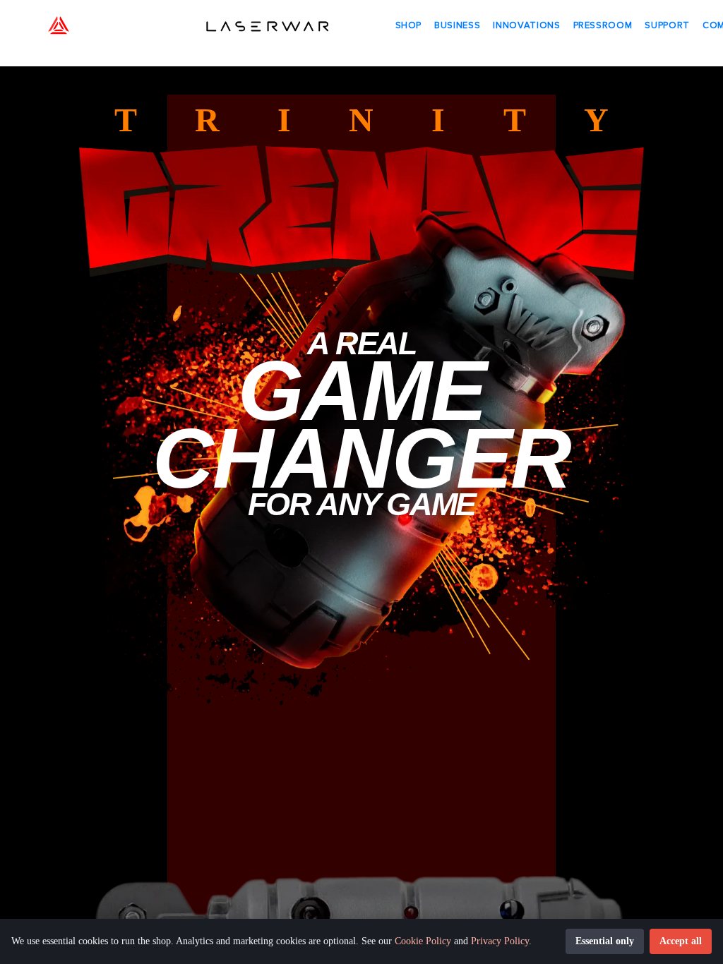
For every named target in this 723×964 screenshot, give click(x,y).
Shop (408, 25)
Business (457, 25)
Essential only (604, 941)
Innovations (526, 25)
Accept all (680, 941)
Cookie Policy (423, 941)
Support (667, 25)
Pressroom (603, 25)
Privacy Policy (500, 941)
